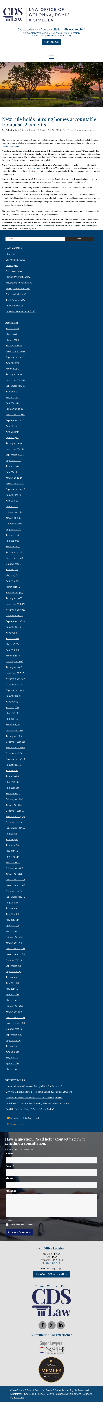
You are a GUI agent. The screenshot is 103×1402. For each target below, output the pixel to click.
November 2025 (14, 351)
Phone (9, 1178)
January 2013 (12, 1012)
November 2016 (14, 747)
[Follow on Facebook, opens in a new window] (42, 1325)
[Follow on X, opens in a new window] (52, 1325)
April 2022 (11, 472)
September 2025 (14, 357)
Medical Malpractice (16, 277)
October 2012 (12, 1029)
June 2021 (11, 500)
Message (11, 1190)
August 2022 (12, 460)
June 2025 (11, 363)
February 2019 (13, 592)
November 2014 (14, 885)
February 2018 (13, 661)
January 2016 (12, 805)
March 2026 (12, 340)
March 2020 (12, 546)
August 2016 (12, 765)
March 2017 (11, 724)
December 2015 (13, 811)
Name (9, 1153)
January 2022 (12, 478)
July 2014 (10, 908)
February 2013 (13, 1006)
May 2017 (10, 713)
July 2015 (10, 839)
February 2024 (13, 409)
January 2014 (12, 943)
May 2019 (10, 575)
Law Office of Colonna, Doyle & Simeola (41, 1390)
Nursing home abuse (85, 130)
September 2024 (14, 386)
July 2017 (10, 701)
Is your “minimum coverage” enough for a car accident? (34, 1086)
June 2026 (11, 328)
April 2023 (11, 437)
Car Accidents (13, 260)
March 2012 (11, 1069)
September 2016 (14, 759)
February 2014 (13, 937)
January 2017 (12, 736)
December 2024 (14, 380)
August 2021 (12, 495)
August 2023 (12, 426)
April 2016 (11, 788)
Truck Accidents (14, 300)
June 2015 (11, 845)
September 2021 (14, 489)
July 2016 (10, 770)
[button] (100, 1382)
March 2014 (11, 931)
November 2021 (14, 483)
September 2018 (14, 621)
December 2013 (13, 948)
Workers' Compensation (18, 311)
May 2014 (10, 920)
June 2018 (11, 638)
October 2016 (12, 753)
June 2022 (11, 466)
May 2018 (10, 644)
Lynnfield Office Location (51, 1274)
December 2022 (14, 449)
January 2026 (12, 345)
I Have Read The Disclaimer (22, 1225)
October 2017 (12, 684)
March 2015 (11, 862)
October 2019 (12, 564)
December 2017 (13, 673)
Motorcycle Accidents (17, 282)
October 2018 (12, 615)
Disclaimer (10, 1221)
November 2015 (14, 816)
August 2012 (12, 1040)
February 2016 (13, 799)
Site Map (29, 1393)
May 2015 (10, 851)
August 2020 (12, 529)
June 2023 (11, 432)
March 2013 (11, 1000)
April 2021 (10, 506)
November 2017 (14, 679)
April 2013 (10, 994)
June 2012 (11, 1052)
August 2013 (12, 971)
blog (8, 254)
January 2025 (12, 374)
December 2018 (14, 604)
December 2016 (14, 742)
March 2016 (11, 793)
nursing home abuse (11, 146)
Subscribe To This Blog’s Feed (24, 1118)
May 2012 (10, 1057)
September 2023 (14, 420)
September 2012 (14, 1034)
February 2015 (13, 868)
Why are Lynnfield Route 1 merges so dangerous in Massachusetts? (39, 1092)
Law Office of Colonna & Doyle (30, 130)
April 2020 (11, 541)
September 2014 (14, 897)
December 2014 (14, 879)
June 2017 (11, 707)
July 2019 (10, 569)
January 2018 (12, 667)
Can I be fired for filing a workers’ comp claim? (30, 1109)
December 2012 (13, 1017)
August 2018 (12, 627)
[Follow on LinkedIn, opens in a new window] (61, 1325)
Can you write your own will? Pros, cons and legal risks (34, 1097)
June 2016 (11, 776)
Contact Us (51, 41)
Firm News (68, 130)
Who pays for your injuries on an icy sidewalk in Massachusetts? (38, 1103)
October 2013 (12, 960)
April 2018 (11, 650)
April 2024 (11, 403)
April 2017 (10, 719)
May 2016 (10, 782)
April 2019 (11, 581)
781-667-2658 (74, 29)
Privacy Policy (44, 1393)
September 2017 (14, 690)
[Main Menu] (51, 57)
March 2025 (11, 368)
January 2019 (12, 598)
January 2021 (12, 518)
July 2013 (10, 977)
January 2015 (12, 874)
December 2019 (14, 558)
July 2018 (10, 633)
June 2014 (11, 914)
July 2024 (10, 391)
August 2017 (12, 696)
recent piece (35, 168)
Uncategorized (13, 305)
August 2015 (12, 833)
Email (10, 1166)
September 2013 (14, 965)
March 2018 (11, 655)
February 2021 (13, 512)
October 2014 (12, 891)
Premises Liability (14, 294)
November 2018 (14, 610)
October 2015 (12, 822)
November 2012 (14, 1023)
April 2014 (11, 925)
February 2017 (13, 730)
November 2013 (14, 954)
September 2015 (14, 828)
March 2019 (11, 587)
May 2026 (11, 334)
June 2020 (11, 535)
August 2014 (12, 902)
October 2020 (13, 523)
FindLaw (19, 1397)
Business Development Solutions (73, 1393)
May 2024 (11, 397)
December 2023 (14, 414)
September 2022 (14, 454)
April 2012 (10, 1063)
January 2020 (12, 552)
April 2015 (10, 856)
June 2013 (11, 983)
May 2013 (10, 989)
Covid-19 (10, 265)
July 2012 (10, 1046)
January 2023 (12, 443)
